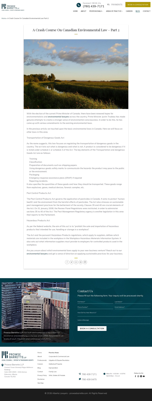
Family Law (53, 371)
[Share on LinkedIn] (85, 262)
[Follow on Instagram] (138, 376)
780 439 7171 (89, 374)
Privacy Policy (42, 375)
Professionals (95, 11)
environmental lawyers (58, 116)
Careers (129, 11)
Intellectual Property (55, 364)
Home (75, 11)
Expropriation (53, 368)
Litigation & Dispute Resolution (59, 360)
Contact (146, 11)
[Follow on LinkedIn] (141, 376)
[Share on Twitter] (72, 262)
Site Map (41, 383)
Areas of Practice (113, 11)
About (83, 11)
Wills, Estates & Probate (57, 375)
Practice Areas (54, 352)
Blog (138, 11)
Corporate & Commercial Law (59, 356)
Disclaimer (41, 379)
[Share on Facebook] (67, 262)
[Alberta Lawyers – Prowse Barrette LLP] (13, 7)
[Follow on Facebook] (135, 376)
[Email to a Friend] (76, 262)
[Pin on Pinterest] (81, 262)
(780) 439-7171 (93, 6)
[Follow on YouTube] (144, 376)
